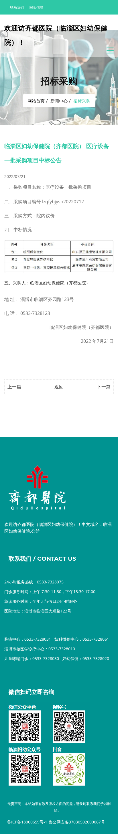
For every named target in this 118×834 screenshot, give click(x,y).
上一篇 (14, 387)
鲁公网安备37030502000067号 (77, 822)
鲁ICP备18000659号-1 (27, 822)
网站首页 (36, 101)
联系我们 (17, 7)
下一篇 (104, 387)
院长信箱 (36, 7)
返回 (59, 387)
